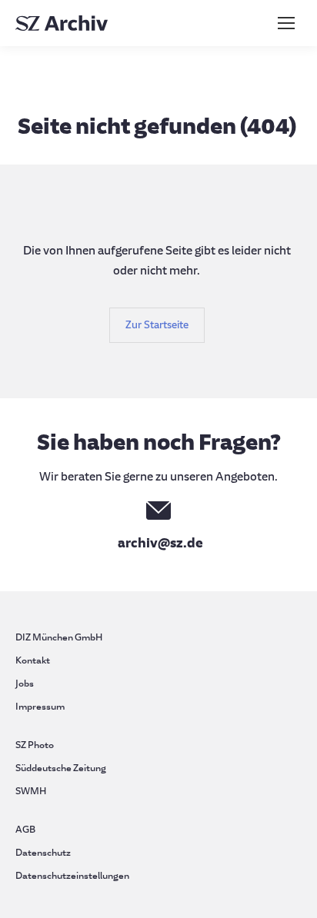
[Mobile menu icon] (286, 23)
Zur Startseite (157, 325)
